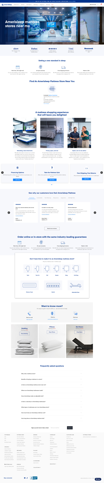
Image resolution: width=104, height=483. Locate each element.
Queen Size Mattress (21, 442)
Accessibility (68, 453)
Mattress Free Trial (69, 444)
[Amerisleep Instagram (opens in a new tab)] (19, 478)
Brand (51, 450)
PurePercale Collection (8, 457)
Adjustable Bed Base (21, 456)
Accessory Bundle (20, 468)
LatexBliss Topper (7, 450)
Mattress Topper (36, 445)
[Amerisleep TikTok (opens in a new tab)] (27, 478)
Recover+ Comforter (37, 440)
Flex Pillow (35, 452)
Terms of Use (94, 478)
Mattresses (16, 4)
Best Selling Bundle (20, 466)
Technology (52, 438)
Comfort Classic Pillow (37, 454)
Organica (42, 4)
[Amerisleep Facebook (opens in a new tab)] (15, 478)
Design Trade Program (54, 457)
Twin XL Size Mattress (21, 438)
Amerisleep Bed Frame (21, 457)
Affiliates (51, 453)
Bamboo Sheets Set (37, 436)
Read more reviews (52, 228)
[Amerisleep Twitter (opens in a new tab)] (17, 478)
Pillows (22, 4)
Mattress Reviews (53, 444)
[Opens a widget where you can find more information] (98, 479)
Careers (51, 448)
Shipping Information (70, 449)
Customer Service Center (71, 447)
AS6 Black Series (7, 442)
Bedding (36, 4)
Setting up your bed (70, 445)
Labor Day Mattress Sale (9, 466)
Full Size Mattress (20, 440)
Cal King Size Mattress (21, 445)
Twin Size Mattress (20, 436)
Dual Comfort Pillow (37, 456)
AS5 (5, 440)
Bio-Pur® (51, 440)
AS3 (5, 438)
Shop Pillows (52, 332)
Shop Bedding (24, 333)
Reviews (48, 4)
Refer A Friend (53, 452)
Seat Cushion (36, 462)
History (51, 436)
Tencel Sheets (36, 438)
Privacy (90, 478)
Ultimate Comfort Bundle (21, 470)
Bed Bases (29, 4)
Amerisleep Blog (53, 446)
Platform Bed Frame (20, 452)
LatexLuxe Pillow (7, 454)
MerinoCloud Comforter (9, 459)
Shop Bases (79, 332)
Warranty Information (70, 451)
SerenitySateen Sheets (8, 456)
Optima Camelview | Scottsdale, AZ (89, 436)
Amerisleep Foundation (21, 459)
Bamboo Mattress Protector (38, 444)
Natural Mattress (7, 448)
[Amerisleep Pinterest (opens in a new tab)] (22, 478)
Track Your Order (69, 438)
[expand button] (40, 468)
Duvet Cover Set (36, 442)
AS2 (5, 436)
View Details (46, 103)
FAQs (67, 442)
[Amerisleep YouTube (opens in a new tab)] (24, 478)
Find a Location (69, 440)
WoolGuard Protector (8, 452)
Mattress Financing (53, 459)
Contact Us (68, 436)
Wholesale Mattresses (54, 455)
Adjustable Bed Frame (21, 454)
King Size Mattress (20, 444)
